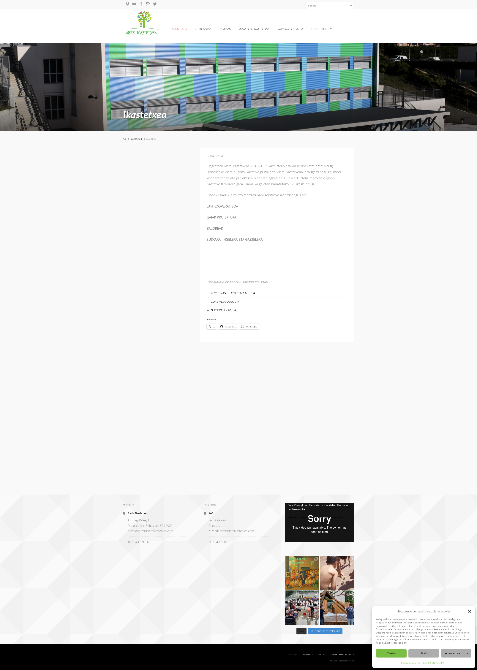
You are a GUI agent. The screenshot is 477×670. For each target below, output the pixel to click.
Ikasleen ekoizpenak (254, 29)
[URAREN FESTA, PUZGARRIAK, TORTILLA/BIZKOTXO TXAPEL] (302, 607)
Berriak (225, 29)
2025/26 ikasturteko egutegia (233, 293)
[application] (319, 522)
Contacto (322, 654)
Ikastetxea (179, 29)
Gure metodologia (225, 301)
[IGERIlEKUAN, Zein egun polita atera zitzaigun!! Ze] (337, 573)
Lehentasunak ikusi (456, 653)
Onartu (391, 653)
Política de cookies (410, 662)
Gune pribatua (321, 29)
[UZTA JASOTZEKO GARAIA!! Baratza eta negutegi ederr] (337, 607)
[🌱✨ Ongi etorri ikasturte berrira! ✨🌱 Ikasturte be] (302, 573)
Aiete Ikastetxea (138, 513)
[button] (469, 611)
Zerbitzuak (203, 29)
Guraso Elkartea (290, 29)
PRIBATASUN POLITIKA (433, 662)
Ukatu (424, 653)
